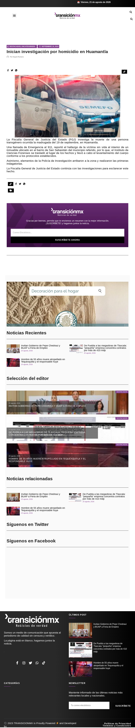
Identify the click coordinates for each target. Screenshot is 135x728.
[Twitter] (30, 662)
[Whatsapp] (37, 662)
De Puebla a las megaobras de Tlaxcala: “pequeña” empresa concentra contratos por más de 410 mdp (105, 348)
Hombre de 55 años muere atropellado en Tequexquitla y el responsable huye (43, 360)
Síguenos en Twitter (28, 524)
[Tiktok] (43, 662)
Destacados (15, 46)
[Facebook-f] (17, 662)
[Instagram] (24, 662)
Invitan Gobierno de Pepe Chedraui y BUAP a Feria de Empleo (40, 346)
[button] (14, 15)
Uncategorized (28, 46)
